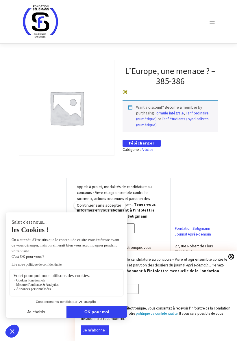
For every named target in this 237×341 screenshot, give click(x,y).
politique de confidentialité (156, 313)
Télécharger (141, 143)
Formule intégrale (169, 113)
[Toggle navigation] (212, 22)
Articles (147, 149)
